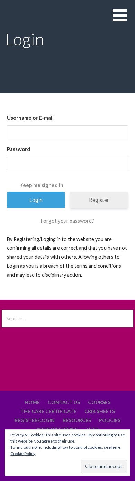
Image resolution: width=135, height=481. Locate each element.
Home (32, 402)
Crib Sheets (99, 411)
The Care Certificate (48, 411)
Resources (77, 420)
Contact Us (64, 402)
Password (18, 149)
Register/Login (35, 420)
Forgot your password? (67, 220)
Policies (109, 420)
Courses (99, 402)
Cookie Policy (22, 453)
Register (99, 200)
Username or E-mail (30, 118)
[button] (124, 19)
